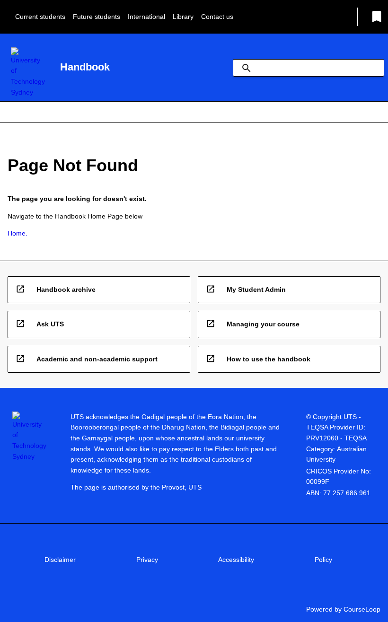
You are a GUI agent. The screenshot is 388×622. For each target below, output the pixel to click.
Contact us (217, 16)
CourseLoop (362, 609)
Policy (323, 559)
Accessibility (236, 559)
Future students (96, 16)
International (146, 16)
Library (183, 16)
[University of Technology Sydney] (28, 72)
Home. (17, 233)
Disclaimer (60, 559)
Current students (40, 16)
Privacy (147, 559)
